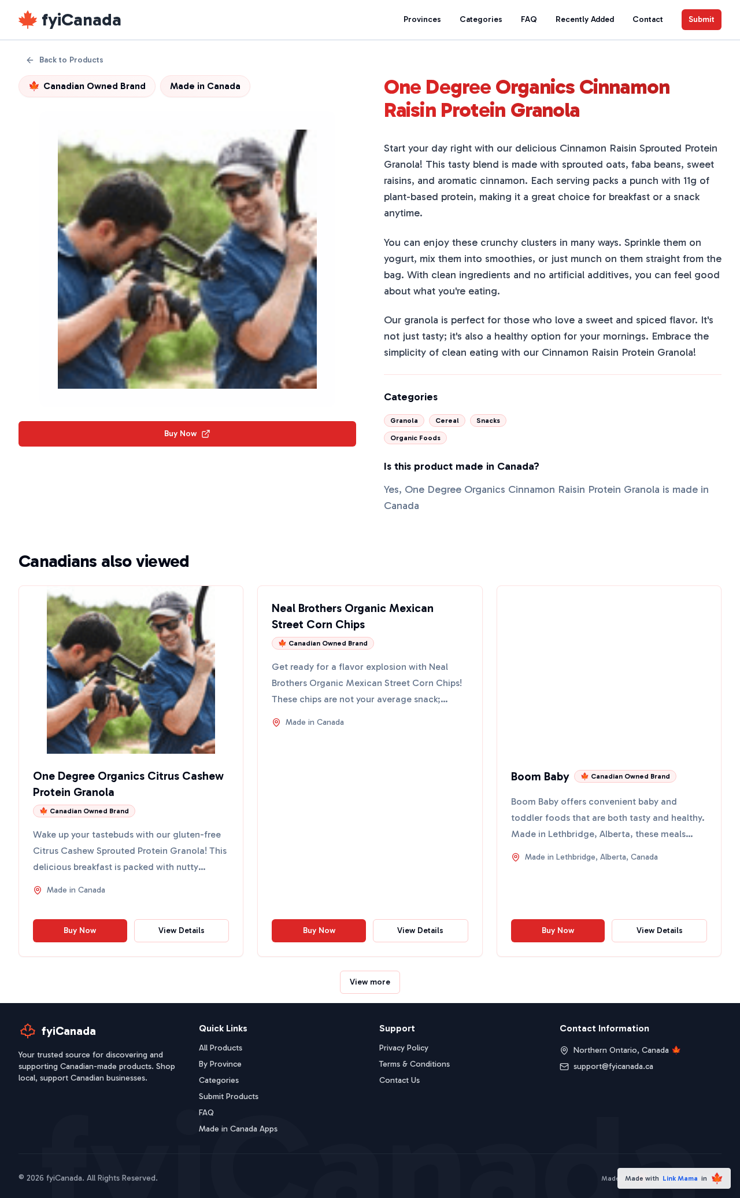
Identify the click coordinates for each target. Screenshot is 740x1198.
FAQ (529, 19)
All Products (220, 1048)
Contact (647, 19)
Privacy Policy (403, 1048)
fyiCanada (81, 19)
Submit (702, 19)
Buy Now (180, 433)
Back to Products (71, 60)
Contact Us (399, 1080)
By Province (220, 1064)
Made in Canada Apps (238, 1129)
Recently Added (585, 19)
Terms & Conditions (414, 1064)
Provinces (422, 19)
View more (370, 982)
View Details (181, 930)
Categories (481, 19)
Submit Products (228, 1096)
